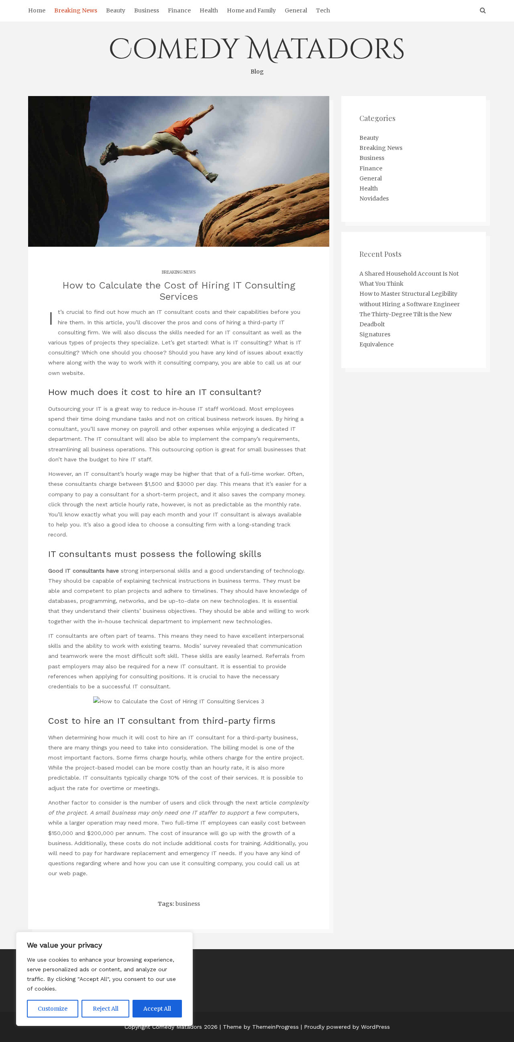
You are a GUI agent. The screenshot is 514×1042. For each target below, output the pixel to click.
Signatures (374, 334)
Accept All (157, 1008)
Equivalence (376, 344)
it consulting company (188, 362)
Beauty (115, 10)
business (187, 903)
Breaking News (75, 10)
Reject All (105, 1008)
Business (146, 10)
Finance (179, 10)
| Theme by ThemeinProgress (259, 1027)
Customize (52, 1008)
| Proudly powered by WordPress (345, 1027)
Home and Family (251, 10)
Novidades (374, 198)
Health (209, 10)
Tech (323, 10)
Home (36, 10)
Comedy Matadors (257, 53)
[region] (104, 979)
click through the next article (87, 504)
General (296, 10)
